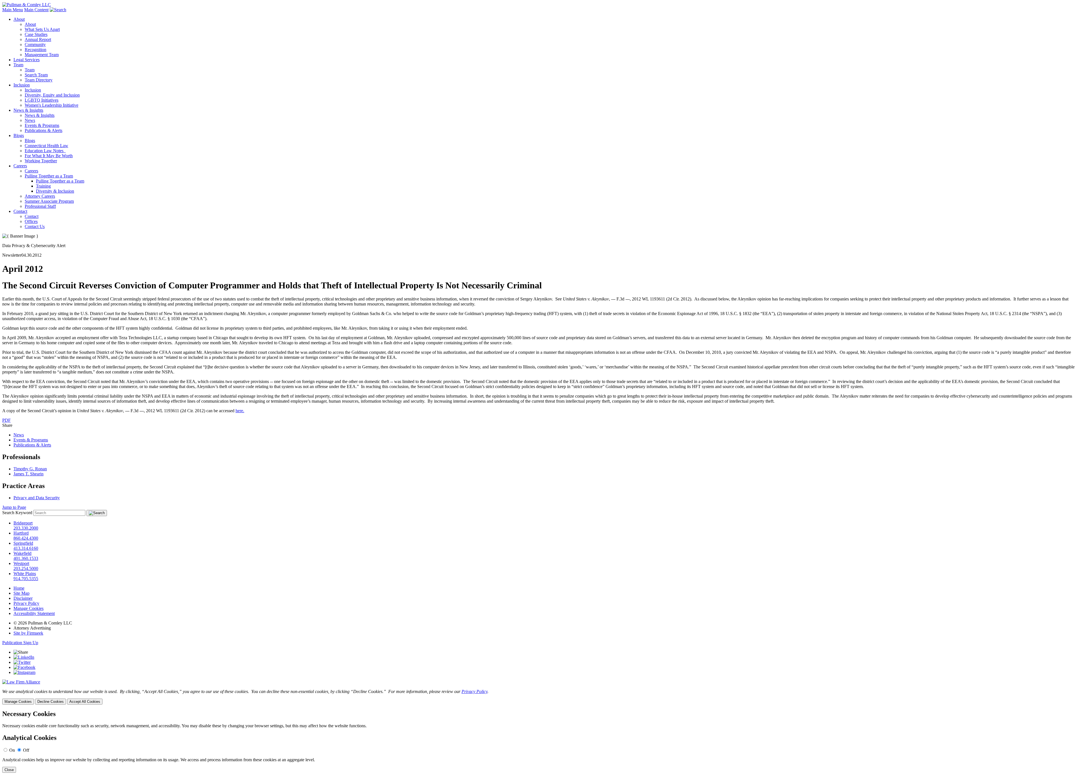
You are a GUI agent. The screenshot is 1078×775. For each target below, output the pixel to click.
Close (9, 770)
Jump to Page (14, 507)
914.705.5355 (25, 578)
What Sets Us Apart (42, 29)
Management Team (42, 54)
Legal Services (26, 59)
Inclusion (21, 85)
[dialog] (539, 697)
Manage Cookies (28, 608)
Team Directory (38, 80)
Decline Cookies (50, 701)
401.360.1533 (25, 558)
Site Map (21, 593)
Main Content (36, 9)
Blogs (18, 135)
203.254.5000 (25, 568)
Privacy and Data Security (36, 497)
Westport (21, 563)
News (30, 120)
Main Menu (12, 9)
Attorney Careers (40, 196)
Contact (20, 211)
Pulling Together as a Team (49, 176)
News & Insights (28, 110)
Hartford (21, 533)
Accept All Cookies (84, 701)
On (12, 750)
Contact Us (35, 226)
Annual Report (38, 39)
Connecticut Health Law (46, 145)
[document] (539, 741)
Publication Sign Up (20, 642)
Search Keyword (17, 512)
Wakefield (22, 553)
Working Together (41, 160)
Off (26, 750)
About (19, 19)
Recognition (35, 49)
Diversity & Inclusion (55, 191)
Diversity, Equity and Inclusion (52, 95)
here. (240, 410)
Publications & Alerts (43, 130)
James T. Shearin (28, 473)
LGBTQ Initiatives (41, 100)
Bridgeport (23, 523)
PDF (6, 420)
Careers (20, 165)
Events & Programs (42, 125)
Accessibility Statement (34, 613)
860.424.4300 (25, 538)
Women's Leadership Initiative (51, 105)
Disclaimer (23, 598)
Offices (31, 221)
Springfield (23, 543)
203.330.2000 (25, 528)
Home (18, 588)
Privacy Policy (26, 603)
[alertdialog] (539, 741)
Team (18, 64)
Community (35, 44)
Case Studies (36, 34)
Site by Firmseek (28, 633)
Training (43, 186)
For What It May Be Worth (49, 155)
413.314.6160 (25, 548)
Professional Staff (40, 206)
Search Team (36, 74)
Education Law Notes (45, 150)
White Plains (24, 573)
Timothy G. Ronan (30, 468)
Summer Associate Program (49, 201)
